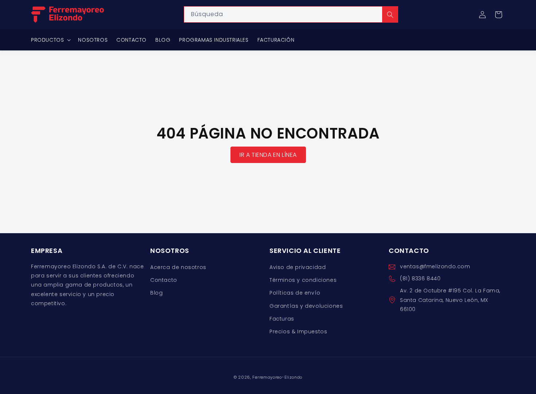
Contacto (163, 280)
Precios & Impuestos (298, 331)
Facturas (281, 318)
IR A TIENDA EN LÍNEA (268, 155)
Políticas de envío (295, 293)
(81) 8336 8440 (420, 279)
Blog (156, 293)
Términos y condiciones (303, 280)
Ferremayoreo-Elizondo (277, 377)
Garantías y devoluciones (306, 306)
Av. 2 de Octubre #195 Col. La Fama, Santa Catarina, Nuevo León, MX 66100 (450, 300)
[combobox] (291, 14)
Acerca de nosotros (178, 267)
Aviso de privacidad (297, 267)
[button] (498, 15)
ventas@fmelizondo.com (435, 266)
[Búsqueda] (390, 14)
